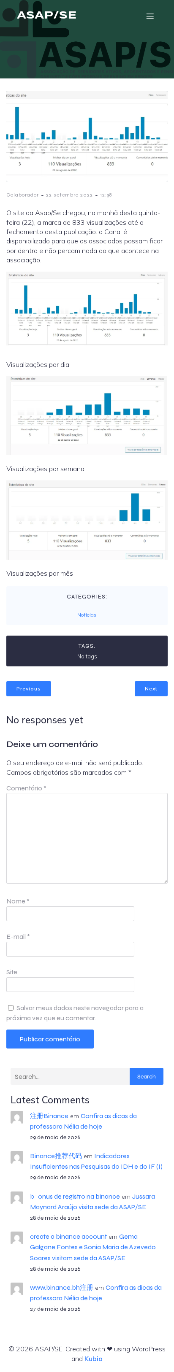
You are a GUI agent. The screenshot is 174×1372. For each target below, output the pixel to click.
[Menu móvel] (150, 16)
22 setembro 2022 (69, 195)
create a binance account (68, 1236)
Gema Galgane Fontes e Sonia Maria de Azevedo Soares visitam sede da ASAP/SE (93, 1246)
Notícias (86, 615)
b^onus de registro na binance (75, 1196)
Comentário (26, 788)
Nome (18, 901)
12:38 (106, 195)
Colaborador (22, 195)
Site (11, 972)
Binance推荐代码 (56, 1156)
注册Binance (49, 1116)
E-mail (18, 937)
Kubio (93, 1358)
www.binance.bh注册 (61, 1287)
